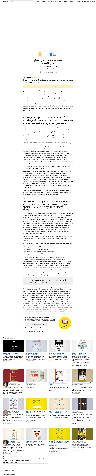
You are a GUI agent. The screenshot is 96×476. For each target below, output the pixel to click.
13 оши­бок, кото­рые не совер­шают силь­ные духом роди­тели (59, 442)
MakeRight (54, 86)
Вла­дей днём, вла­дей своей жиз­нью (58, 383)
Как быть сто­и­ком (78, 441)
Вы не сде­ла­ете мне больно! (81, 383)
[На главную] (4, 1)
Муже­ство (11, 441)
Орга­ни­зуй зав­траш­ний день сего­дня (35, 412)
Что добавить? (85, 1)
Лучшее (37, 1)
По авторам (65, 1)
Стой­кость (29, 383)
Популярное (44, 1)
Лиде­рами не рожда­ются (11, 353)
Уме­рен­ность (12, 383)
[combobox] (21, 1)
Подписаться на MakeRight (35, 331)
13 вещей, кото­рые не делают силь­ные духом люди (59, 412)
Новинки (72, 1)
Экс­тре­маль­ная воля (79, 353)
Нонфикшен (51, 1)
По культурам (58, 1)
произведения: (10, 462)
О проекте (92, 1)
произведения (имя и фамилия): (14, 468)
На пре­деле (76, 411)
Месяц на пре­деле (32, 353)
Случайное (77, 1)
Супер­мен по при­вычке (34, 441)
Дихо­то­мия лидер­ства (56, 353)
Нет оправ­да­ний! (14, 411)
